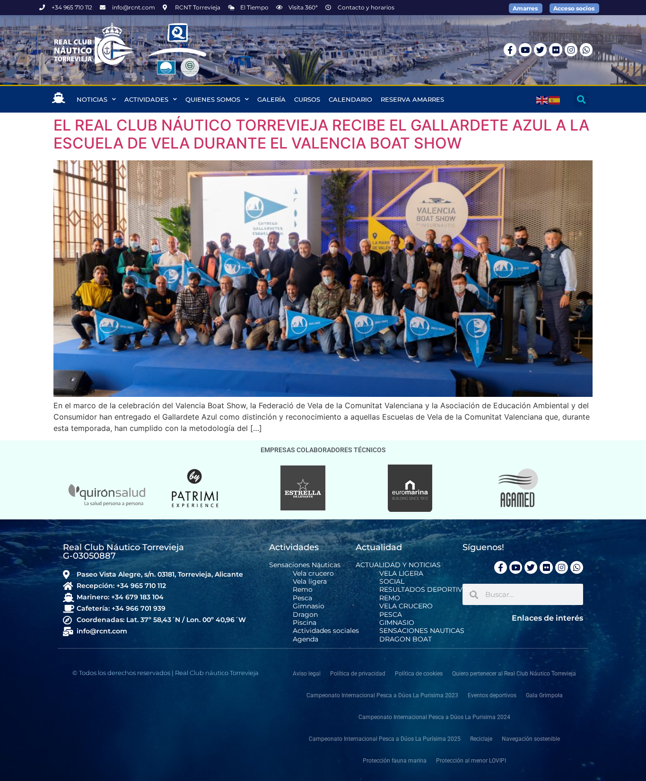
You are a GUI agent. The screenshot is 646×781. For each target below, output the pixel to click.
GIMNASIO (396, 623)
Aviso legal (307, 673)
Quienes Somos (212, 99)
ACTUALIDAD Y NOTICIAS (398, 565)
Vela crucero (313, 574)
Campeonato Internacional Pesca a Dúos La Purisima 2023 (382, 695)
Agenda (305, 639)
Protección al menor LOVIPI (471, 760)
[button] (581, 99)
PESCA (390, 615)
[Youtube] (525, 49)
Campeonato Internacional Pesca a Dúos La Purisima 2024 (434, 717)
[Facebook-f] (510, 49)
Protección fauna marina (395, 760)
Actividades (146, 99)
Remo (303, 590)
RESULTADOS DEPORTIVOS (425, 590)
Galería (271, 99)
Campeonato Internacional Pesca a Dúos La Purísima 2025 (385, 739)
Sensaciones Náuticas (304, 565)
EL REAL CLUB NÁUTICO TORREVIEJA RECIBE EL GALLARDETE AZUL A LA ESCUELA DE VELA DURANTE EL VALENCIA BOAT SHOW (321, 134)
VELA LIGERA (401, 574)
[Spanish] (555, 99)
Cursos (307, 99)
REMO (389, 598)
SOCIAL (391, 582)
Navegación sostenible (531, 739)
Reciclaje (481, 739)
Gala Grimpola (544, 695)
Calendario (350, 99)
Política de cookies (419, 673)
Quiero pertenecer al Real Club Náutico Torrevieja (514, 673)
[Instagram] (571, 49)
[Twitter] (540, 49)
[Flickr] (555, 49)
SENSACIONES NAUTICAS (421, 631)
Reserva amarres (412, 99)
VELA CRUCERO (406, 606)
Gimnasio (308, 606)
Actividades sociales (326, 631)
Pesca (302, 598)
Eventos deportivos (492, 695)
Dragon (305, 615)
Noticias (92, 99)
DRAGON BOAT (405, 639)
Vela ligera (310, 582)
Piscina (304, 623)
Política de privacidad (357, 673)
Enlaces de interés (547, 618)
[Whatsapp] (586, 49)
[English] (542, 99)
